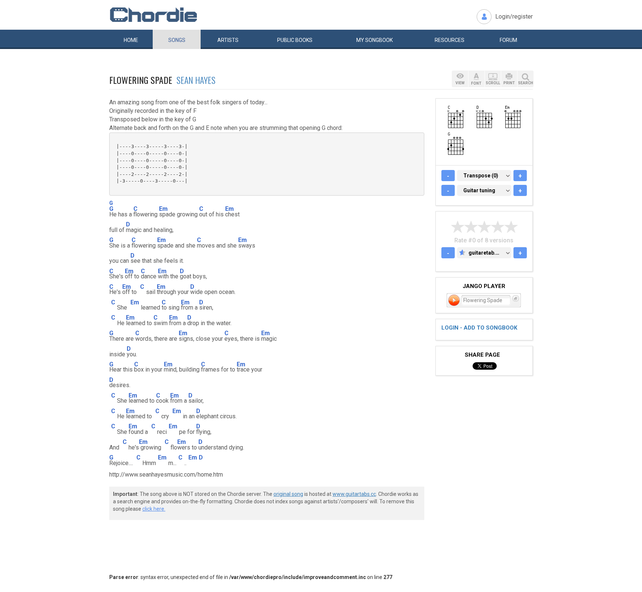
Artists (228, 40)
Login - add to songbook (479, 327)
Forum (508, 40)
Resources (449, 40)
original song (288, 494)
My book (374, 40)
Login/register (514, 16)
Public (294, 40)
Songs (176, 40)
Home (131, 40)
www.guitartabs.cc (354, 494)
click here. (153, 509)
